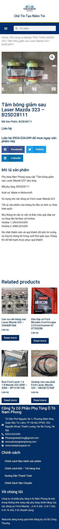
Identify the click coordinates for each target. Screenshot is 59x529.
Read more (10, 337)
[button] (5, 28)
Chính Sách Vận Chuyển (18, 483)
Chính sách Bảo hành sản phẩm (23, 461)
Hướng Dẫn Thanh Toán (18, 475)
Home (5, 37)
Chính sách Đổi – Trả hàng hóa (22, 468)
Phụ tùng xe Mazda (20, 37)
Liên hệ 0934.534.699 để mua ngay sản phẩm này (29, 139)
